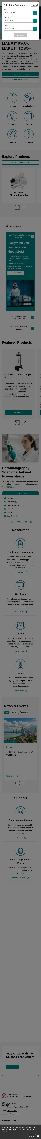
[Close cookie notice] (38, 1136)
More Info (31, 1136)
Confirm (20, 35)
